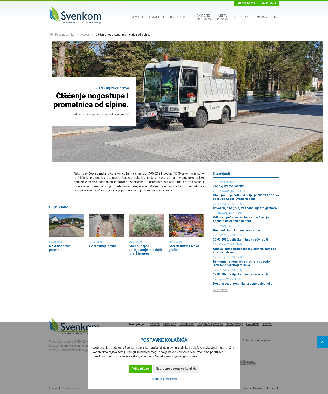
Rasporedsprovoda (203, 17)
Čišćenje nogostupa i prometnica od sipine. (123, 34)
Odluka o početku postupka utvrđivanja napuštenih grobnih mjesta (241, 219)
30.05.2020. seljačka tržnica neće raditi (240, 239)
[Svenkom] (75, 15)
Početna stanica (65, 34)
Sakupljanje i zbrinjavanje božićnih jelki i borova (145, 250)
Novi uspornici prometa (60, 248)
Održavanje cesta (102, 246)
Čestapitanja (222, 17)
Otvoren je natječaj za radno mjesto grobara (245, 208)
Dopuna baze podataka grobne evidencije (242, 283)
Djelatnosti (179, 17)
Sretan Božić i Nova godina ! (184, 248)
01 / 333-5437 (246, 3)
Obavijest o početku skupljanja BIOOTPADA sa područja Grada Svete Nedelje (246, 197)
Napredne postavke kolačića (176, 368)
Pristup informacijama (164, 378)
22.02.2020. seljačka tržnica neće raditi (240, 274)
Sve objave (220, 290)
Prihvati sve (140, 368)
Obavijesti (156, 17)
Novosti (137, 17)
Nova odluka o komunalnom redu (236, 230)
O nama (260, 17)
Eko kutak (241, 17)
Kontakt (271, 3)
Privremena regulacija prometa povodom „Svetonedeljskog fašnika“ (242, 263)
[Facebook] (275, 17)
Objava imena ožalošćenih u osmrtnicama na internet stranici (244, 250)
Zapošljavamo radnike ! (229, 186)
